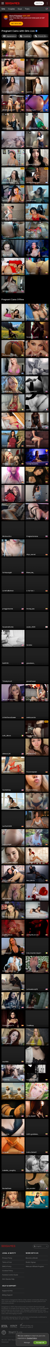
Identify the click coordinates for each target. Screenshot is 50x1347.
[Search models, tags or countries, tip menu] (46, 9)
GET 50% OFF (16, 23)
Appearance (11, 36)
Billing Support (7, 1295)
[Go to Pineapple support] (4, 1332)
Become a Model (32, 1258)
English (38, 1246)
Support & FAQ (7, 1291)
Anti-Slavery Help (8, 1279)
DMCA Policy (6, 1266)
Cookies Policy (7, 1271)
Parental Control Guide (10, 1275)
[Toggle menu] (2, 3)
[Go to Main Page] (15, 3)
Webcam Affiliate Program (35, 1266)
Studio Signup (31, 1262)
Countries (26, 36)
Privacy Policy (7, 1258)
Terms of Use (7, 1262)
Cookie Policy (32, 1338)
